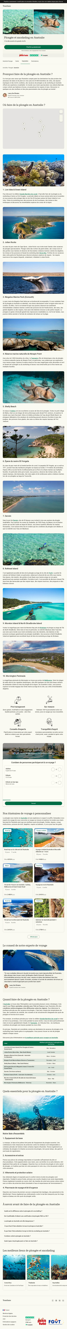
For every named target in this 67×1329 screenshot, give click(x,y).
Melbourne (48, 680)
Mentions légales (8, 1313)
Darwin (15, 520)
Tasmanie (34, 358)
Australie (24, 818)
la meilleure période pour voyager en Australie (41, 1038)
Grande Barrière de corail (28, 194)
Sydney (13, 411)
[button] (7, 6)
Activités (5, 67)
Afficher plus (33, 937)
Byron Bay (43, 253)
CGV (4, 1319)
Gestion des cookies (9, 1324)
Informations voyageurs (9, 1322)
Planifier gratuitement (33, 47)
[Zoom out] (61, 120)
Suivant (33, 803)
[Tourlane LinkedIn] (60, 1300)
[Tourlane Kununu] (63, 1300)
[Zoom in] (61, 116)
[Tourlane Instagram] (56, 1300)
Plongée (10, 67)
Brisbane (43, 628)
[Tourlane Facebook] (53, 1300)
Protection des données (10, 1316)
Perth (51, 573)
